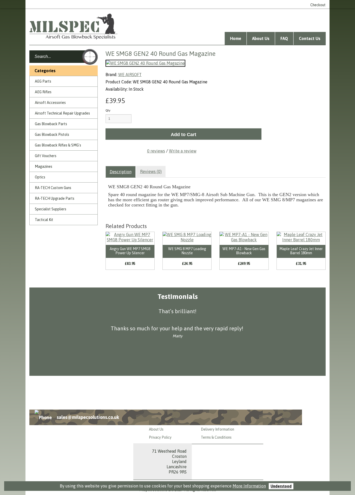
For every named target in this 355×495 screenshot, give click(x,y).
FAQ (284, 38)
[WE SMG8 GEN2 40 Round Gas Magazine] (145, 63)
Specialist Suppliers (50, 209)
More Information (249, 486)
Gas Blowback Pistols (52, 134)
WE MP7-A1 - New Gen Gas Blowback (243, 251)
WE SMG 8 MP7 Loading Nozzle (187, 251)
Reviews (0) (151, 171)
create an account (236, 4)
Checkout (318, 5)
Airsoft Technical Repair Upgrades (62, 113)
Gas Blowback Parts (51, 124)
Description (121, 171)
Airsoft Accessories (50, 103)
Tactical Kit (44, 220)
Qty (108, 110)
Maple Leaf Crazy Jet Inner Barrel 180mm (301, 251)
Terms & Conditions (216, 437)
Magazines (43, 166)
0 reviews (156, 151)
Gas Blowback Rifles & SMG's (58, 145)
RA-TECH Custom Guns (53, 188)
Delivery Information (217, 429)
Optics (40, 177)
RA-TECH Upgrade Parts (54, 198)
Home (235, 38)
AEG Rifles (43, 92)
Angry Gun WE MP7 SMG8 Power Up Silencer (130, 251)
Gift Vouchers (45, 156)
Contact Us (309, 38)
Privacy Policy (160, 437)
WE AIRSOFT (130, 74)
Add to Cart (183, 134)
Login (210, 4)
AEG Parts (43, 81)
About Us (260, 38)
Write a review (182, 151)
